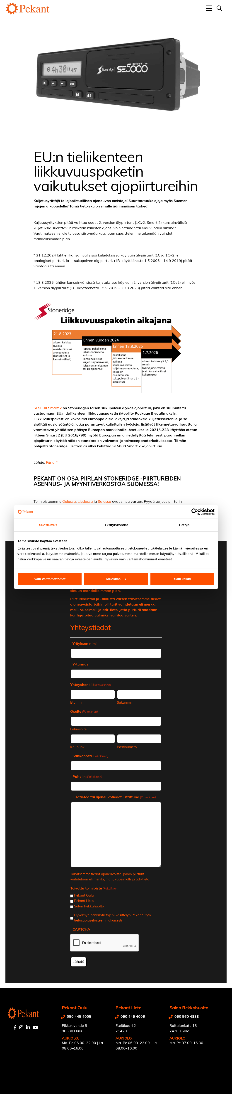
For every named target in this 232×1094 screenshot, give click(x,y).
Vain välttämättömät (49, 579)
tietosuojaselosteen (89, 920)
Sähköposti (90, 756)
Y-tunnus (80, 664)
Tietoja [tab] (184, 525)
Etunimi (76, 703)
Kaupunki (77, 747)
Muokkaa (113, 579)
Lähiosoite (78, 729)
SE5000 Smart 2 (48, 408)
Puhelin (87, 777)
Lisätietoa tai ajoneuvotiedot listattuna (114, 797)
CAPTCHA (81, 929)
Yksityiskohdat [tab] (116, 525)
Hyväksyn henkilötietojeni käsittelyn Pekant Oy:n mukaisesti (112, 918)
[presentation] (104, 943)
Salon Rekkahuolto (89, 906)
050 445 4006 (133, 1017)
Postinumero (127, 747)
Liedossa (85, 502)
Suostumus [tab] (48, 525)
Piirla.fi (52, 463)
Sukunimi (124, 703)
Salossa (104, 502)
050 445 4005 (79, 1017)
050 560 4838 (186, 1017)
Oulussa (69, 502)
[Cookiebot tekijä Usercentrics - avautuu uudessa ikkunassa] (195, 511)
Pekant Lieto (84, 901)
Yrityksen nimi (84, 644)
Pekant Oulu (84, 895)
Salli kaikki (182, 579)
